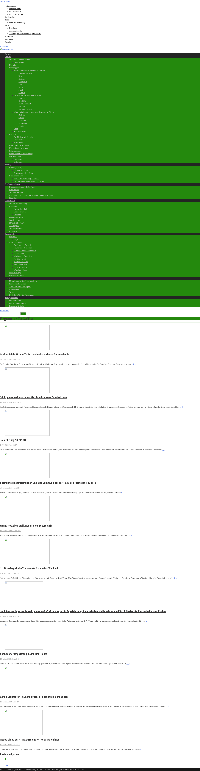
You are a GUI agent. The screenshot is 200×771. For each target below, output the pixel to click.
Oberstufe (17, 215)
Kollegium (13, 65)
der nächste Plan (15, 11)
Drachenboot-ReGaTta (17, 303)
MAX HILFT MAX (16, 223)
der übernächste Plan (16, 14)
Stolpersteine (18, 162)
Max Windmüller (15, 156)
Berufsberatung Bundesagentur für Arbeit (29, 181)
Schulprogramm (15, 151)
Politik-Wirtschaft (25, 104)
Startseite (8, 54)
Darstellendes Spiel (26, 73)
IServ (7, 20)
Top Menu (4, 47)
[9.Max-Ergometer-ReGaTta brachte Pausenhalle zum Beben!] (24, 692)
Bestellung (13, 28)
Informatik (22, 120)
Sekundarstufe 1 (20, 212)
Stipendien (13, 198)
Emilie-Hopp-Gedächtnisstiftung (21, 154)
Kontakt (8, 42)
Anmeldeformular (15, 31)
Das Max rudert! (15, 300)
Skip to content (5, 1)
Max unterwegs (15, 273)
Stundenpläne (10, 17)
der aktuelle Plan (15, 9)
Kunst (21, 84)
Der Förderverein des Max (23, 137)
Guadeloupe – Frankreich (23, 245)
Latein (21, 87)
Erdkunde (22, 98)
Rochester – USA (20, 267)
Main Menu (4, 311)
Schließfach (9, 36)
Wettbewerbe (14, 190)
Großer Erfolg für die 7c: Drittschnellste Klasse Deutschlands (34, 354)
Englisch (22, 79)
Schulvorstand (19, 140)
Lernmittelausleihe (16, 217)
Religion (22, 107)
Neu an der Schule (20, 209)
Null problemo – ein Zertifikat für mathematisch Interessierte (31, 195)
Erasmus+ (13, 237)
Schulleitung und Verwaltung (20, 59)
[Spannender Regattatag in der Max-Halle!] (24, 649)
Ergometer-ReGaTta (16, 306)
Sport (16, 129)
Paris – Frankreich (20, 264)
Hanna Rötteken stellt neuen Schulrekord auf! (26, 525)
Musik (21, 90)
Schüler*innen (10, 201)
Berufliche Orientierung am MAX (26, 179)
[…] (134, 364)
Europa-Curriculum (16, 276)
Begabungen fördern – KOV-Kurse (22, 187)
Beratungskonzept (15, 167)
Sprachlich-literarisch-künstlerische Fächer (29, 71)
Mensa (7, 25)
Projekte (17, 239)
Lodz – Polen (19, 253)
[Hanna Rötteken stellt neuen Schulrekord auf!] (27, 521)
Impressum (9, 39)
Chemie (21, 118)
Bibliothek (13, 231)
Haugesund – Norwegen (23, 248)
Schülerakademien (16, 192)
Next (6, 765)
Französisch (23, 82)
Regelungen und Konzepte (19, 145)
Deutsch (22, 76)
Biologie (22, 115)
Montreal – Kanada (21, 262)
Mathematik (23, 123)
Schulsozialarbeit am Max (23, 173)
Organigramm (19, 62)
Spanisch (22, 93)
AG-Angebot (14, 226)
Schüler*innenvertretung (18, 203)
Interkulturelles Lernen (17, 284)
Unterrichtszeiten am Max (18, 148)
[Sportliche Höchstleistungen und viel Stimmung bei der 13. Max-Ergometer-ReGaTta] (27, 478)
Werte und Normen (26, 109)
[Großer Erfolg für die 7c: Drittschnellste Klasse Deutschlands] (27, 349)
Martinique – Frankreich (23, 256)
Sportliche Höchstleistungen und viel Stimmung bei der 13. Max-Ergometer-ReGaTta (48, 482)
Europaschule (10, 234)
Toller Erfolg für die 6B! (13, 440)
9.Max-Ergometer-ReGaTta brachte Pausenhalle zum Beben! (34, 696)
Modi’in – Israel (20, 259)
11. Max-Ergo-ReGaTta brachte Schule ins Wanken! (29, 568)
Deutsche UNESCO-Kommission (21, 295)
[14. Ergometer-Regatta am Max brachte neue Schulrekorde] (27, 392)
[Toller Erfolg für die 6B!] (27, 435)
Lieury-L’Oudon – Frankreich (25, 251)
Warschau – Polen (20, 270)
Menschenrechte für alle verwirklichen (23, 281)
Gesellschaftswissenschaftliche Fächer (28, 95)
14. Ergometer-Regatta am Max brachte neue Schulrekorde (33, 397)
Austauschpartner (15, 242)
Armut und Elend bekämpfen (20, 287)
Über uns (8, 57)
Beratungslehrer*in (21, 170)
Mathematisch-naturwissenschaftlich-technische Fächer (34, 112)
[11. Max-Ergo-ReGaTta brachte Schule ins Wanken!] (27, 563)
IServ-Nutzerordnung (17, 23)
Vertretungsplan (10, 6)
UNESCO (8, 278)
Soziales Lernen (20, 131)
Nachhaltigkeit (14, 289)
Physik (21, 126)
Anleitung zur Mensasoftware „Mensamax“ (25, 34)
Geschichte (23, 101)
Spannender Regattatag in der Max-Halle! (23, 654)
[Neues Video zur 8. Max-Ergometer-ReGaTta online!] (24, 734)
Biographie (18, 159)
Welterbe (12, 292)
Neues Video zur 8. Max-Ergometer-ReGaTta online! (29, 739)
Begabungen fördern (12, 184)
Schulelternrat (19, 143)
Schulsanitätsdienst (16, 228)
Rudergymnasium (11, 298)
